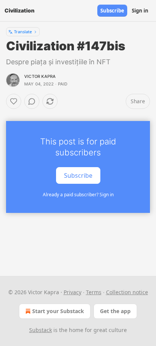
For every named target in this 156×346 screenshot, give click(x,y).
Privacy (72, 292)
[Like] (13, 101)
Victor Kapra (40, 76)
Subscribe (112, 10)
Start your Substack (58, 311)
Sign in (140, 10)
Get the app (115, 311)
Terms (93, 292)
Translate (23, 31)
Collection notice (127, 292)
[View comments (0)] (31, 101)
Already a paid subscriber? (78, 194)
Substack (40, 330)
